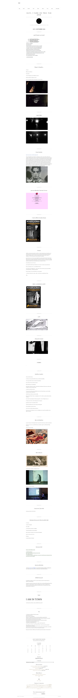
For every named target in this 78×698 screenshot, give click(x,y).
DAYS (50, 684)
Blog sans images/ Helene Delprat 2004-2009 (39, 674)
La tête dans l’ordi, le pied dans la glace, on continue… (37, 669)
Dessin (24, 8)
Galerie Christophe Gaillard (39, 675)
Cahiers (43, 8)
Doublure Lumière (39, 374)
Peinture (29, 8)
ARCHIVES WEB (34, 684)
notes (42, 686)
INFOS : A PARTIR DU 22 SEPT (39, 284)
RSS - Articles (39, 680)
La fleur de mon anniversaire (37, 670)
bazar (39, 595)
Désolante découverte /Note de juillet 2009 (39, 520)
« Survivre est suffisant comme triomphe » (37, 666)
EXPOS (40, 685)
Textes (52, 8)
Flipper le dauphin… (39, 67)
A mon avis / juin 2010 (39, 508)
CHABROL (39, 362)
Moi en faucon (39, 452)
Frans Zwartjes (39, 152)
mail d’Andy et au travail (39, 35)
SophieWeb (44, 697)
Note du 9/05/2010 (39, 565)
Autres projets (57, 8)
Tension (39, 250)
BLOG (19, 8)
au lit (39, 316)
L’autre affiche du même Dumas (39, 218)
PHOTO (27, 687)
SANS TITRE (39, 115)
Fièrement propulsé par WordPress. (36, 697)
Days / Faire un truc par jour (39, 14)
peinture (49, 686)
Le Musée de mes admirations (36, 667)
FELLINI (43, 685)
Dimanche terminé (39, 339)
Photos (38, 8)
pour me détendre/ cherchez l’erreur (39, 190)
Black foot (36, 668)
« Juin (38, 654)
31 (42, 652)
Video (33, 8)
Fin (39, 611)
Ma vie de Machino (39, 420)
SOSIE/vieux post (39, 577)
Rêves (42, 687)
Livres (47, 8)
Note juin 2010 (39, 547)
